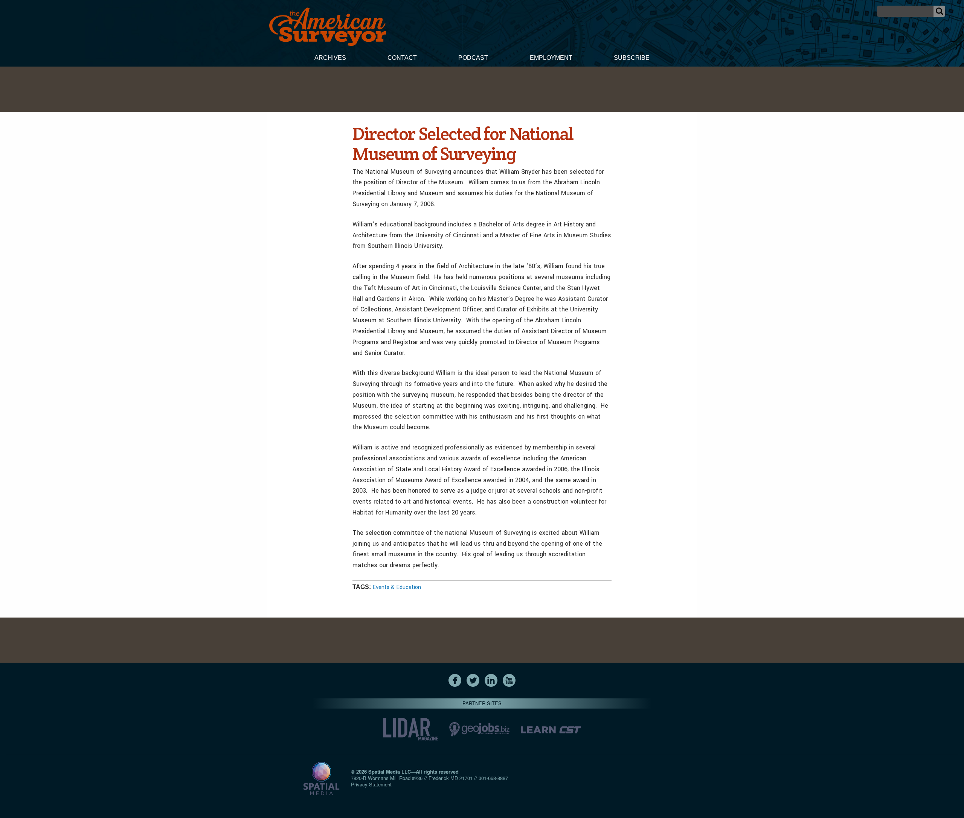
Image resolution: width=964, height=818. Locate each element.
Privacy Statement (371, 784)
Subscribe (632, 58)
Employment (551, 58)
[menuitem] (330, 59)
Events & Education (396, 587)
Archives (330, 58)
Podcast (473, 58)
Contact (402, 58)
